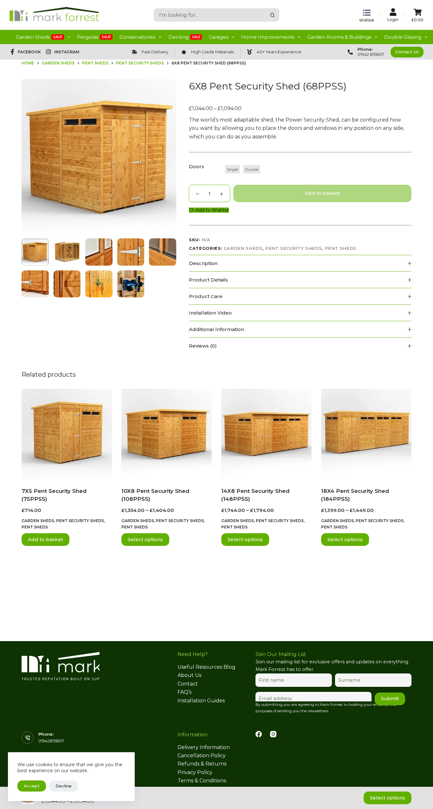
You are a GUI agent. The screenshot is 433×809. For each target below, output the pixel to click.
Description (203, 263)
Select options (145, 539)
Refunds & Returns (202, 764)
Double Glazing (402, 37)
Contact (188, 684)
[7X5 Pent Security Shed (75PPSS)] (67, 434)
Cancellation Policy (202, 756)
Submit (390, 698)
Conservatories (137, 37)
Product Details (208, 280)
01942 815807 (371, 54)
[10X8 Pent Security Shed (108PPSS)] (166, 434)
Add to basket (322, 193)
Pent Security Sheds (293, 248)
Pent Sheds (341, 248)
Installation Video (210, 313)
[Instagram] (273, 734)
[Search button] (273, 15)
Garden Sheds (39, 37)
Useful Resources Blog (207, 667)
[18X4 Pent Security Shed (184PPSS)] (366, 434)
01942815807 (51, 740)
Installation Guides (201, 701)
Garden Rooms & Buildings (339, 37)
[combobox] (210, 15)
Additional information (216, 329)
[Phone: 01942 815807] (350, 52)
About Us (189, 675)
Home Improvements (267, 37)
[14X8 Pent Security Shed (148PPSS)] (266, 434)
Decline (63, 785)
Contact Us (407, 51)
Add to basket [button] (45, 539)
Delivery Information (204, 747)
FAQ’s (184, 692)
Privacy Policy (195, 772)
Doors (196, 166)
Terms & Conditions (202, 781)
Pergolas (94, 37)
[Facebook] (258, 734)
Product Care (206, 296)
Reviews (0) (203, 346)
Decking (184, 37)
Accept (32, 785)
